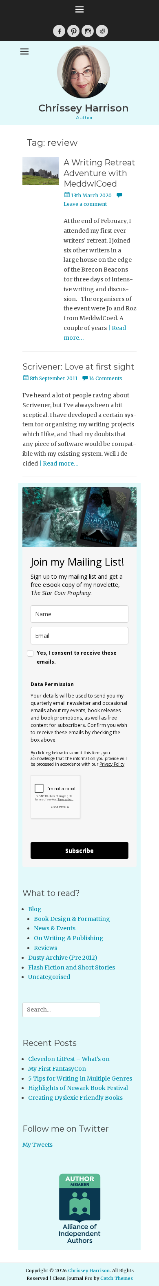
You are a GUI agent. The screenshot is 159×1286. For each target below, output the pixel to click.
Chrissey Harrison (83, 108)
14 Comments (105, 378)
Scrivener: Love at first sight (78, 367)
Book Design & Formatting (72, 919)
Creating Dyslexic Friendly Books (75, 1097)
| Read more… (59, 463)
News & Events (54, 928)
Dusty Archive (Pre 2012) (62, 957)
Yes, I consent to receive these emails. (77, 657)
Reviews (45, 948)
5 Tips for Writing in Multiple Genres (80, 1078)
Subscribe (79, 850)
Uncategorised (49, 977)
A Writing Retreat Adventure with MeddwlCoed (99, 173)
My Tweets (37, 1144)
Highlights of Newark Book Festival (78, 1088)
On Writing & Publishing (69, 938)
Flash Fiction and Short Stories (71, 967)
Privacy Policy (111, 764)
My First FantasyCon (57, 1068)
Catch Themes (116, 1278)
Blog (35, 909)
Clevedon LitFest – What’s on (69, 1059)
